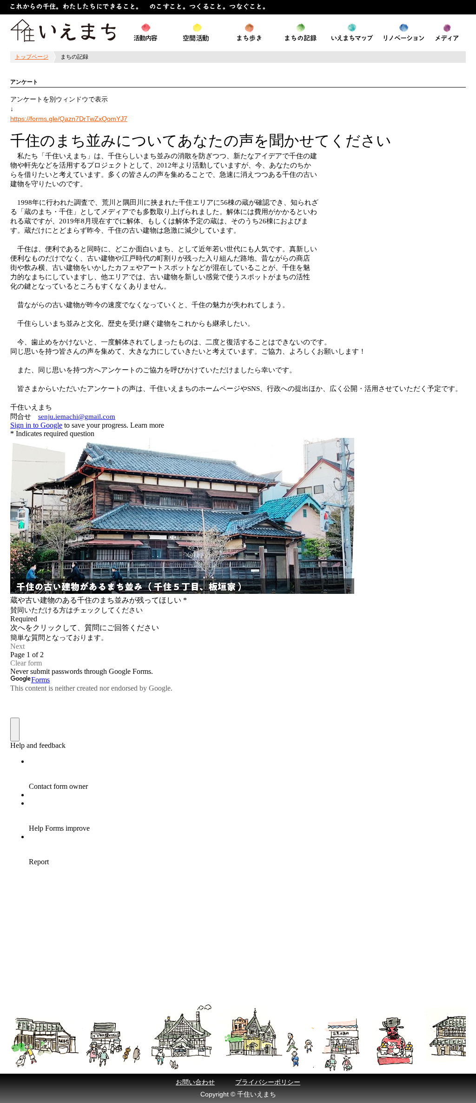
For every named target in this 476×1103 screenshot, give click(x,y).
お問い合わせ (195, 1082)
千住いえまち (63, 30)
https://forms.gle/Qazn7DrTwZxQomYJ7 (68, 118)
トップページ (31, 57)
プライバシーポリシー (267, 1082)
